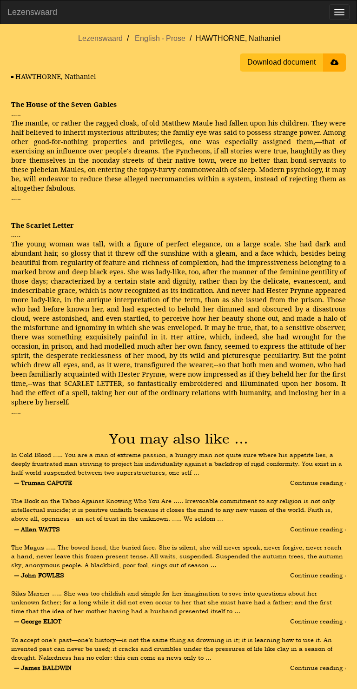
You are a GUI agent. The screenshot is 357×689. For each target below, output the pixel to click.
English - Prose (160, 38)
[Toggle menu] (339, 12)
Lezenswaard (32, 12)
